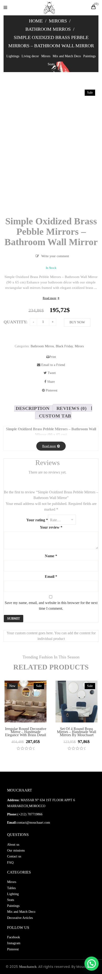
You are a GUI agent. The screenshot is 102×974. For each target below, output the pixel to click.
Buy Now (77, 322)
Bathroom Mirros (48, 29)
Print (52, 357)
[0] (94, 7)
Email (51, 576)
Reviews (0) (71, 408)
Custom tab (55, 416)
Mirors (58, 20)
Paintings (89, 56)
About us (13, 844)
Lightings (12, 56)
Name (51, 556)
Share (50, 381)
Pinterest (51, 390)
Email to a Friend (52, 365)
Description (33, 408)
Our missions (16, 850)
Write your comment (55, 256)
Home (36, 20)
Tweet (51, 373)
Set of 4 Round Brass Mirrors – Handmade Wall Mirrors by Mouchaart (76, 731)
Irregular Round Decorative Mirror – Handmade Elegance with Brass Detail (25, 731)
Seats (51, 64)
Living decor (30, 56)
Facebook (13, 937)
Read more (49, 298)
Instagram (13, 943)
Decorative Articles (20, 918)
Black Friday (64, 346)
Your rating (37, 520)
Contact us (14, 856)
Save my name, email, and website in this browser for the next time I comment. (51, 605)
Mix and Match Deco (67, 56)
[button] (91, 964)
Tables (11, 888)
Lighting (13, 894)
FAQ (10, 862)
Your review (51, 527)
